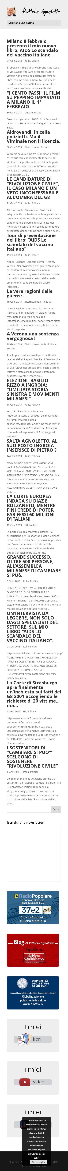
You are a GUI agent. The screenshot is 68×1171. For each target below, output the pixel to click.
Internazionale (33, 301)
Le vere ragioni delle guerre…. (29, 293)
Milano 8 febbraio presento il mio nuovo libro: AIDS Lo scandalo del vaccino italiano (32, 48)
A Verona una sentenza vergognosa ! (33, 336)
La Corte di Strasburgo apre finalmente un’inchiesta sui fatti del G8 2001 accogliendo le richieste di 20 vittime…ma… (34, 693)
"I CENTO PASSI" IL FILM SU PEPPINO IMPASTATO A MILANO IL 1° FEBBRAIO (33, 100)
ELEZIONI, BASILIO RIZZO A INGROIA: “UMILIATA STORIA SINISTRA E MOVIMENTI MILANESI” (33, 389)
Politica (36, 203)
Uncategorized (33, 112)
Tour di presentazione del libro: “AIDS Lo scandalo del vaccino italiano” (31, 242)
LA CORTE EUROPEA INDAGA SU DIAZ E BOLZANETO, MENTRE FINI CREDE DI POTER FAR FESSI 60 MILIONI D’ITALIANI (31, 507)
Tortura (45, 147)
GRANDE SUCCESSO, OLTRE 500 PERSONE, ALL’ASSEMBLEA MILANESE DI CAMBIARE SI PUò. (34, 566)
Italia (27, 60)
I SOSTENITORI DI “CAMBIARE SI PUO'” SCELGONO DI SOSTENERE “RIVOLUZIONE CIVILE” (32, 756)
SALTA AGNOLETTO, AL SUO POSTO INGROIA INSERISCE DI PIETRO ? (32, 445)
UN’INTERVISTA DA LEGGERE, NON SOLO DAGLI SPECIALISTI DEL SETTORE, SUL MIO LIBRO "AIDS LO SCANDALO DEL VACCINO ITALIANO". (32, 627)
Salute (35, 60)
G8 (26, 525)
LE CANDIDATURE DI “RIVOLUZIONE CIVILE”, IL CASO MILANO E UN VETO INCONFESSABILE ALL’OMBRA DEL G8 (33, 188)
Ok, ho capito (38, 1162)
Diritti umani (32, 147)
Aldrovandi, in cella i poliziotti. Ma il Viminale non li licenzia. (33, 136)
